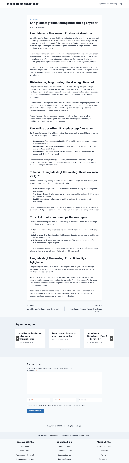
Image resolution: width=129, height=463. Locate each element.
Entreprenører (104, 459)
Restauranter (25, 451)
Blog (120, 4)
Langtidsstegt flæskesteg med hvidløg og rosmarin (86, 308)
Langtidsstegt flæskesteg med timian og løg (43, 307)
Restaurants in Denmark (25, 455)
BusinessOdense (64, 455)
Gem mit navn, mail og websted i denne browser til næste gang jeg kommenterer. (57, 405)
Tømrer (104, 455)
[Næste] (111, 338)
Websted (82, 400)
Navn (30, 400)
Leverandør (104, 451)
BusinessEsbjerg (64, 459)
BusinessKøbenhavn (64, 451)
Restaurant (25, 446)
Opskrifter (34, 19)
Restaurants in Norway (25, 459)
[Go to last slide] (17, 338)
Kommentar (32, 370)
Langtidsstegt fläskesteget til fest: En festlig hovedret (97, 336)
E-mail (57, 400)
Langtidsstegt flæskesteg (107, 4)
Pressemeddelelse (104, 446)
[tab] (60, 349)
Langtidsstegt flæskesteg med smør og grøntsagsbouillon (30, 336)
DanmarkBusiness (64, 446)
